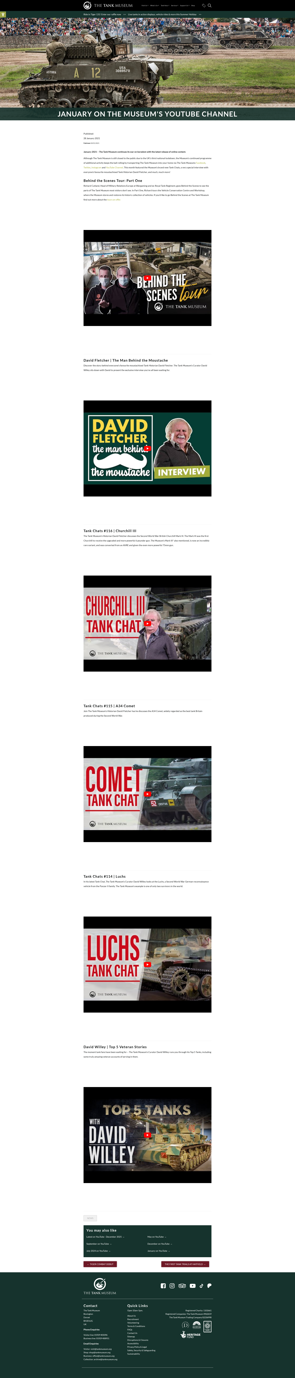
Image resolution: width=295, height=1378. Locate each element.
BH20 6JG (88, 1321)
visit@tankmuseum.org (101, 1349)
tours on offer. (114, 199)
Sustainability (133, 1354)
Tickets (204, 5)
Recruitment (133, 1319)
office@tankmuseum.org (103, 1356)
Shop (193, 5)
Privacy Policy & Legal (137, 1347)
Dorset (87, 1317)
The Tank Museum (92, 1310)
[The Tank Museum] (108, 5)
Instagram (96, 167)
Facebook (200, 163)
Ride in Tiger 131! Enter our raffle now (102, 14)
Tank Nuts (164, 5)
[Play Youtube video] (147, 278)
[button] (3, 15)
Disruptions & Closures (137, 1340)
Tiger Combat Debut (101, 1264)
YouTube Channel (114, 167)
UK (85, 1324)
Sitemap (131, 1336)
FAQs (129, 1329)
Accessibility (133, 1343)
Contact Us (132, 1333)
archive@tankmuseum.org (105, 1359)
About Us (131, 1315)
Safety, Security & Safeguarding (141, 1350)
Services (174, 5)
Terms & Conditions (136, 1326)
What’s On (154, 5)
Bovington (88, 1314)
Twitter (87, 167)
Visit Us (144, 5)
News (90, 1218)
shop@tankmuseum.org (99, 1352)
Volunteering (133, 1322)
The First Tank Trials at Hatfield (184, 1264)
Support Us (184, 5)
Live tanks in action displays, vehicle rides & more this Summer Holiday (162, 14)
